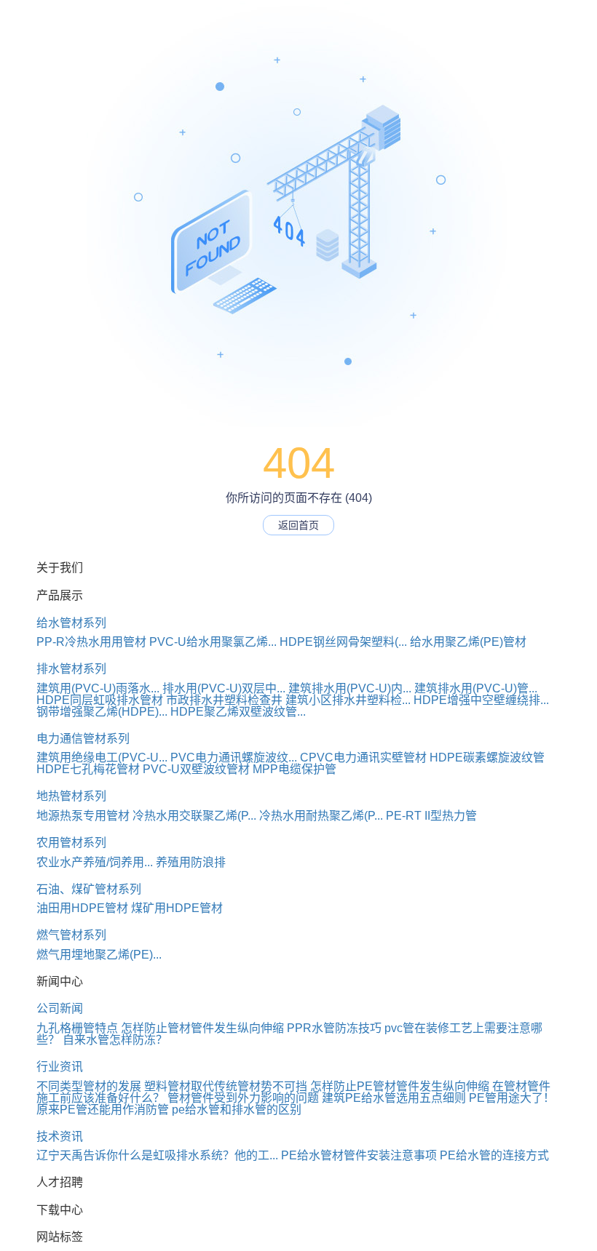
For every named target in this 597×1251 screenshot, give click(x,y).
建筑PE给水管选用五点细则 (394, 1098)
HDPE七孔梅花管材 (88, 769)
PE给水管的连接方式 (494, 1155)
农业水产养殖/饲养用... (94, 862)
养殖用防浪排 (191, 862)
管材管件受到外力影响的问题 (243, 1098)
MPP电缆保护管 (294, 769)
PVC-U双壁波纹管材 (196, 769)
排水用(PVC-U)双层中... (223, 688)
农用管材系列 (71, 842)
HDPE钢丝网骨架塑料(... (343, 642)
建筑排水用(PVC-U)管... (475, 688)
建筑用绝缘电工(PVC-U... (101, 757)
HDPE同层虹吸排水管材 (99, 700)
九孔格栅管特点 (77, 1028)
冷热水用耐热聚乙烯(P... (321, 816)
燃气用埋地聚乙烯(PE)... (99, 954)
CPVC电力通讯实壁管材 (363, 757)
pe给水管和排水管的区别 (236, 1109)
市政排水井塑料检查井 (224, 700)
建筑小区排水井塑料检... (348, 700)
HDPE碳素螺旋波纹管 (487, 757)
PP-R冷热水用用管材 (91, 642)
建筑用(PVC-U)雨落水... (97, 688)
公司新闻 (59, 1008)
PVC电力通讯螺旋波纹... (233, 757)
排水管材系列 (71, 669)
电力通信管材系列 (83, 738)
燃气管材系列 (71, 935)
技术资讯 (59, 1136)
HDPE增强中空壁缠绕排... (481, 700)
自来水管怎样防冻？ (115, 1040)
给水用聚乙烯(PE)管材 (468, 642)
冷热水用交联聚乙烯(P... (194, 816)
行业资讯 (59, 1066)
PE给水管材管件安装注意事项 (359, 1155)
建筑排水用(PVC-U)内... (349, 688)
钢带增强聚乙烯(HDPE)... (101, 712)
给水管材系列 (71, 623)
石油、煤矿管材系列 (88, 889)
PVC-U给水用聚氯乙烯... (213, 642)
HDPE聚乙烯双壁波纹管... (238, 712)
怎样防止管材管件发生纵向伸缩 (202, 1028)
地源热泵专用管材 (83, 816)
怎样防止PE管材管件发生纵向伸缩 (399, 1086)
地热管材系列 (71, 796)
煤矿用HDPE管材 (177, 908)
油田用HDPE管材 (82, 908)
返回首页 (298, 525)
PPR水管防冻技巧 (334, 1028)
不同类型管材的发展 (88, 1086)
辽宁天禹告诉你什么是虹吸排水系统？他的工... (157, 1155)
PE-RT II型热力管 (431, 816)
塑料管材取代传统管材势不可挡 (225, 1086)
